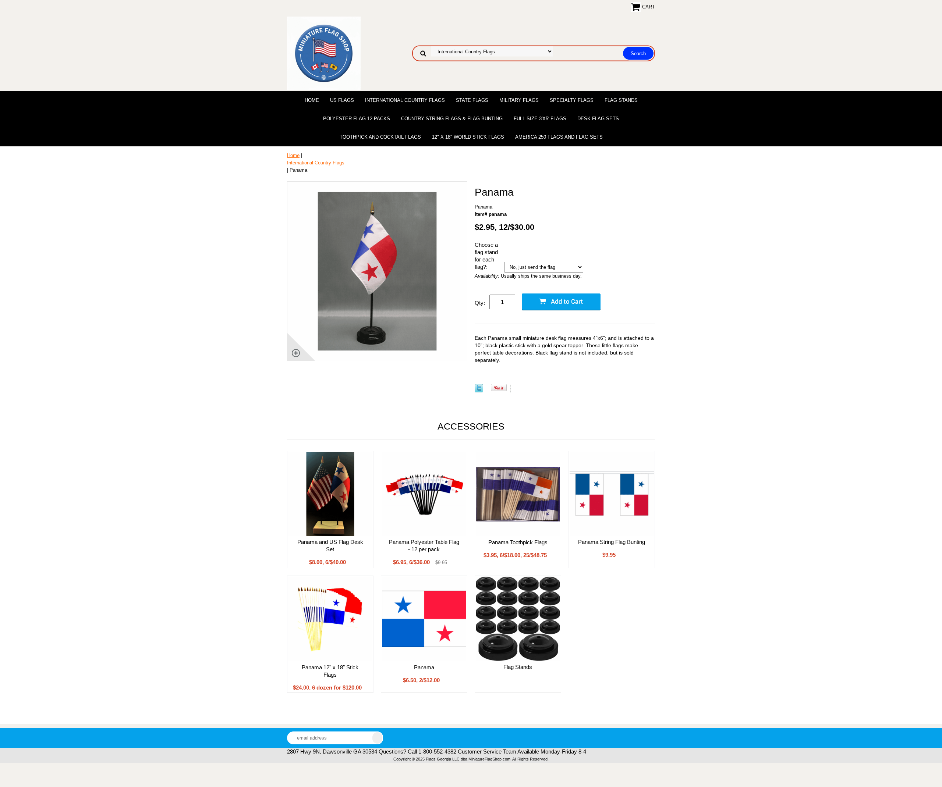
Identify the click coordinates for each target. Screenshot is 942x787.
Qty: (480, 303)
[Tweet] (479, 391)
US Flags (342, 100)
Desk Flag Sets (598, 118)
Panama (424, 667)
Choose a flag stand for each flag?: (486, 256)
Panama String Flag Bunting (611, 542)
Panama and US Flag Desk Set (330, 545)
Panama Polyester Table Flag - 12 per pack (424, 545)
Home (312, 100)
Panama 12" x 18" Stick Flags (330, 671)
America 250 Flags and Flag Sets (559, 137)
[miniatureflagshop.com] (324, 53)
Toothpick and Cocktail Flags (380, 137)
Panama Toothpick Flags (518, 542)
